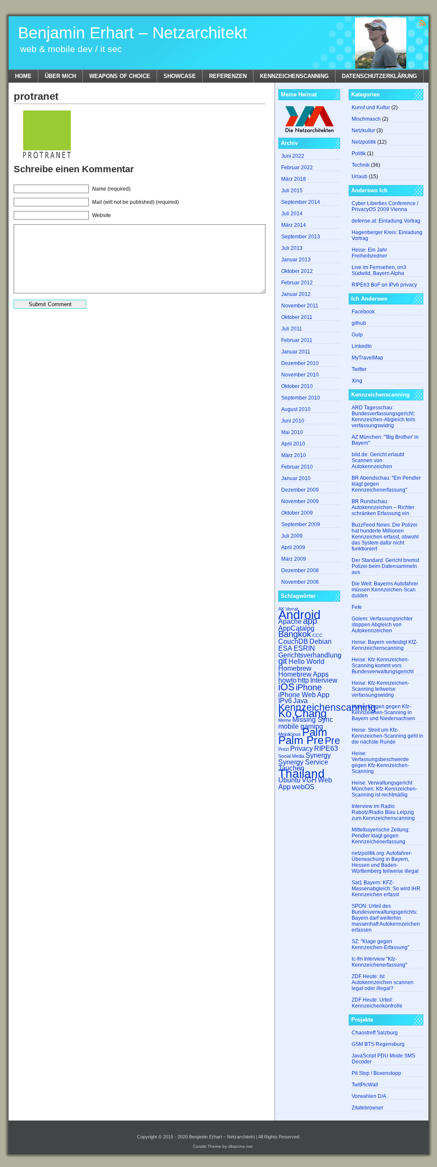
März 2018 (293, 179)
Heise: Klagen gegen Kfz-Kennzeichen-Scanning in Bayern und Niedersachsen (383, 712)
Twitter (359, 369)
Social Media (291, 756)
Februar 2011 (296, 340)
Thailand (301, 773)
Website (101, 215)
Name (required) (111, 189)
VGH (309, 780)
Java (300, 700)
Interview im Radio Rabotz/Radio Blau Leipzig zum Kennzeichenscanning (383, 812)
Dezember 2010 (300, 363)
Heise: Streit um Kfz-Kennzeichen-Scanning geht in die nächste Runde (387, 736)
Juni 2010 (292, 421)
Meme (284, 720)
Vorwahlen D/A (369, 1096)
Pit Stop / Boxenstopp (376, 1073)
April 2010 (293, 444)
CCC (317, 635)
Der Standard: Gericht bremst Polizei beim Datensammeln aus (385, 566)
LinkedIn (362, 346)
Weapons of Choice (119, 76)
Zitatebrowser (367, 1108)
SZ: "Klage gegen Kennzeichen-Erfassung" (380, 944)
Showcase (179, 76)
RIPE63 (326, 748)
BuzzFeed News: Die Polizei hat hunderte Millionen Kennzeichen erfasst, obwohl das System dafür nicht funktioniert (385, 537)
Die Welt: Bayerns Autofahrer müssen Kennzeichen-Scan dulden (385, 590)
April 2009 (293, 547)
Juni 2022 (292, 156)
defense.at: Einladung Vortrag (386, 221)
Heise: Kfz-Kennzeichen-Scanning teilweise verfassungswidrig (380, 689)
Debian (320, 641)
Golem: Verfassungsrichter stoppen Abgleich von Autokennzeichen (382, 625)
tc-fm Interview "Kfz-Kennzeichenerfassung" (379, 962)
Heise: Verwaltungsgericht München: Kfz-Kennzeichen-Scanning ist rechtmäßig (384, 789)
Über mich (60, 76)
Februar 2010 (297, 467)
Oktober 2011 (296, 317)
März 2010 (293, 455)
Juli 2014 (292, 214)
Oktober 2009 (297, 513)
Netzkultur (363, 130)
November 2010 (300, 375)
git (282, 661)
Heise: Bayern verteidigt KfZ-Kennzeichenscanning (385, 645)
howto (287, 680)
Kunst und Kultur (371, 107)
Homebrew (295, 668)
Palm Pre (300, 740)
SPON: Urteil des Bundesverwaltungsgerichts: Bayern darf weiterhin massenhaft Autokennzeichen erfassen (386, 918)
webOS (303, 787)
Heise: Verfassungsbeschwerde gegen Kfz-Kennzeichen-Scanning (380, 762)
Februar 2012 (297, 283)
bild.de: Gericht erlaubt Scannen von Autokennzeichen (378, 460)
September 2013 (300, 237)
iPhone (309, 687)
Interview (324, 680)
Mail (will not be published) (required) (135, 202)
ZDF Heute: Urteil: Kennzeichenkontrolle (377, 1003)
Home (23, 76)
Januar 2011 (295, 352)
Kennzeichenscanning (294, 76)
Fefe (357, 607)
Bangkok (294, 634)
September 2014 (300, 202)
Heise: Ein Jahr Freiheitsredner (369, 253)
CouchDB (293, 641)
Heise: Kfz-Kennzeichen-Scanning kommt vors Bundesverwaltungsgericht (383, 666)
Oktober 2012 (297, 271)
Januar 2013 (296, 260)
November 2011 (299, 306)
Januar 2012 (296, 294)
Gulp (357, 335)
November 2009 (300, 501)
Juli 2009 (292, 536)
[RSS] (422, 22)
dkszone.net (240, 1146)
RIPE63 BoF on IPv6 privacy (384, 285)
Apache (290, 621)
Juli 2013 (292, 248)
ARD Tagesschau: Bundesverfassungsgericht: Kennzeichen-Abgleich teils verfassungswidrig (383, 417)
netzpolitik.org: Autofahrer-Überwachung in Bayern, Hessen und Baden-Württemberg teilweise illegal (385, 862)
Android (299, 615)
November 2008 (300, 582)
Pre (332, 740)
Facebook (363, 312)
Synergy (318, 755)
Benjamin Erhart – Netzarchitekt (132, 33)
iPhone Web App (303, 694)
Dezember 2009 (300, 490)
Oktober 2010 (297, 386)
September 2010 (300, 398)
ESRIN (304, 648)
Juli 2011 (291, 329)
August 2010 (296, 409)
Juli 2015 (292, 191)
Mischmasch (366, 119)
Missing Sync (312, 719)
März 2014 (293, 225)
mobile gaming (300, 726)
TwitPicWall (365, 1085)
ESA (285, 648)
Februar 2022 (297, 168)
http (303, 680)
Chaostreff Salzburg (375, 1033)
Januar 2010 (296, 478)
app (310, 620)
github (359, 323)
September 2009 (300, 524)
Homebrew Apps (303, 674)
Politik (359, 153)
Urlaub (359, 177)
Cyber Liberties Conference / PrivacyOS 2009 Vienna (385, 206)
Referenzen (228, 76)
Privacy (301, 748)
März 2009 (293, 559)
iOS (286, 686)
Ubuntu (289, 780)
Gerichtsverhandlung (309, 655)
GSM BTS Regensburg (378, 1044)
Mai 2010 (292, 432)
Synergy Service (303, 762)
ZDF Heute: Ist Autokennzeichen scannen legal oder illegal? (383, 982)
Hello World (306, 661)
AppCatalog (296, 628)
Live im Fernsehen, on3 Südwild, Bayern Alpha (379, 270)
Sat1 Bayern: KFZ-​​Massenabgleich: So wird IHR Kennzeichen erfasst (386, 889)
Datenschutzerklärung (379, 76)
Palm (314, 732)
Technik (361, 165)
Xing (357, 381)
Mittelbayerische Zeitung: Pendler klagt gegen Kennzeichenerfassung (381, 836)
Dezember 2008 (300, 570)
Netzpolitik (364, 142)
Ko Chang (302, 713)
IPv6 (285, 700)
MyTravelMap (367, 358)
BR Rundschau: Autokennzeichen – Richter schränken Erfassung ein (383, 507)
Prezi (283, 749)
